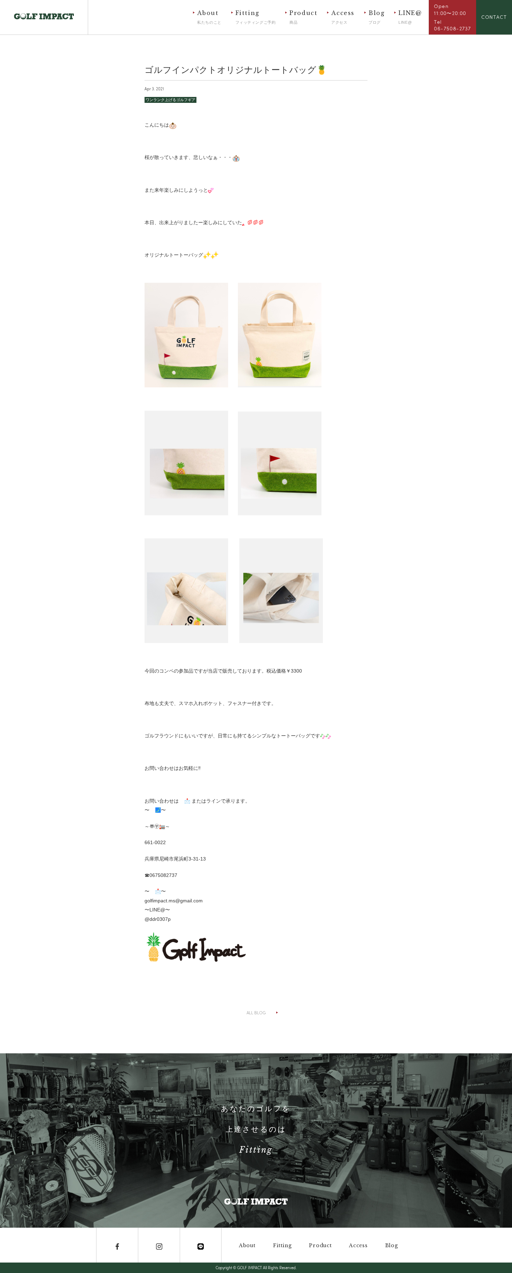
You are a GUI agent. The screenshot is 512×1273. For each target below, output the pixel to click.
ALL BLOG (256, 1012)
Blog (377, 16)
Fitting (255, 16)
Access (343, 16)
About (209, 16)
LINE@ (410, 16)
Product (303, 16)
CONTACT (494, 17)
